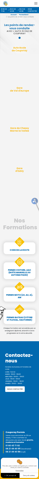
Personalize (20, 470)
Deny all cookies (29, 475)
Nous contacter (32, 10)
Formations (23, 15)
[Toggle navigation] (36, 3)
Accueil (14, 15)
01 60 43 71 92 (4, 10)
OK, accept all (11, 475)
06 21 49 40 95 (13, 10)
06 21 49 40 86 (22, 10)
